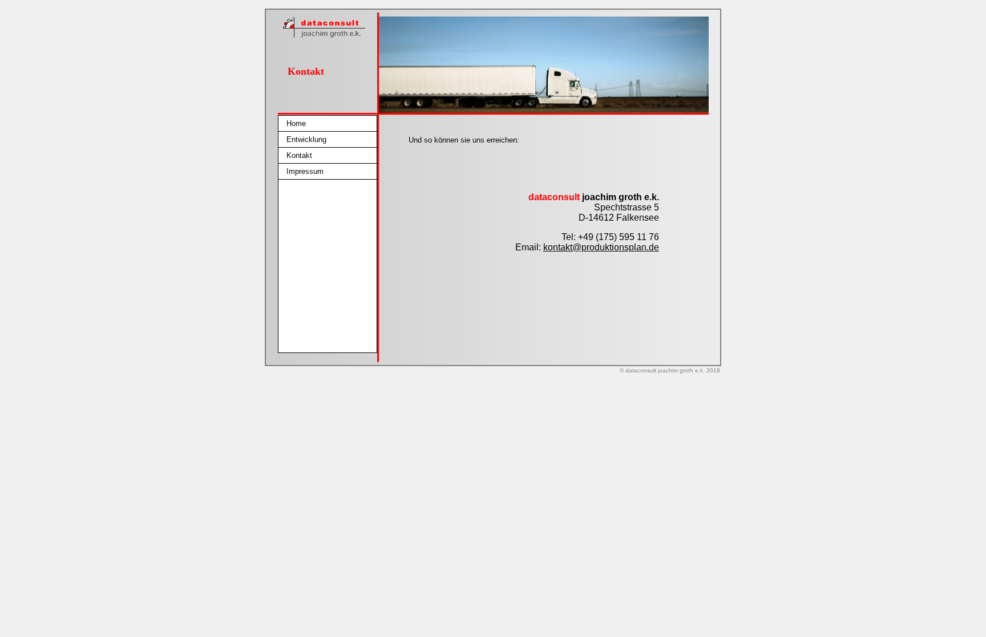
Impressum (305, 171)
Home (296, 123)
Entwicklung (306, 139)
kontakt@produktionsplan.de (601, 247)
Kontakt (299, 155)
